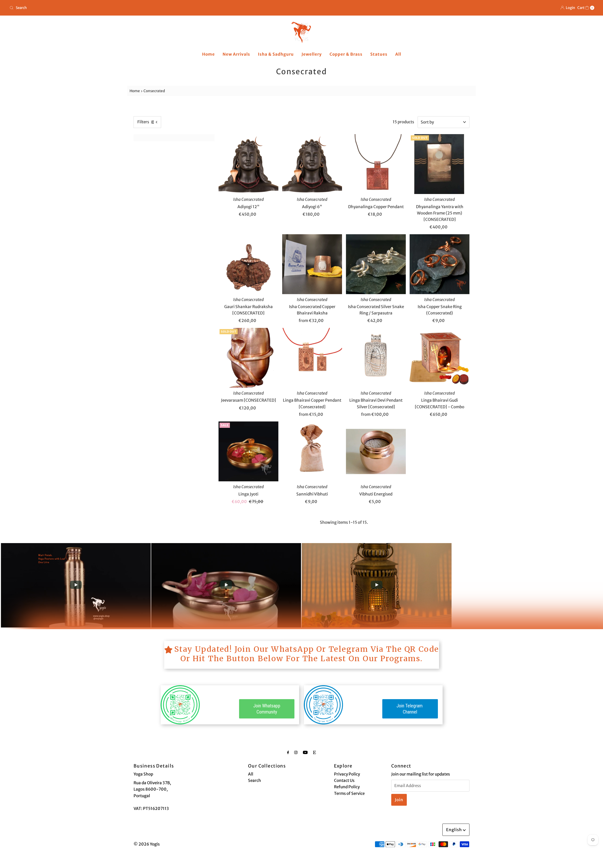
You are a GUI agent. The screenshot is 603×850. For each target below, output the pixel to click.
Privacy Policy (347, 774)
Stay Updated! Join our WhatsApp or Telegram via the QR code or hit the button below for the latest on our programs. (306, 653)
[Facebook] (288, 752)
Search (254, 780)
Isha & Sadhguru (276, 54)
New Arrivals (236, 54)
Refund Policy (347, 786)
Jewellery (312, 54)
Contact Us (344, 780)
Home (208, 54)
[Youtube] (305, 752)
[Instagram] (295, 752)
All (398, 54)
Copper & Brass (346, 54)
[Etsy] (314, 752)
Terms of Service (349, 793)
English (454, 829)
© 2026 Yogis (147, 844)
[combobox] (154, 7)
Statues (378, 54)
